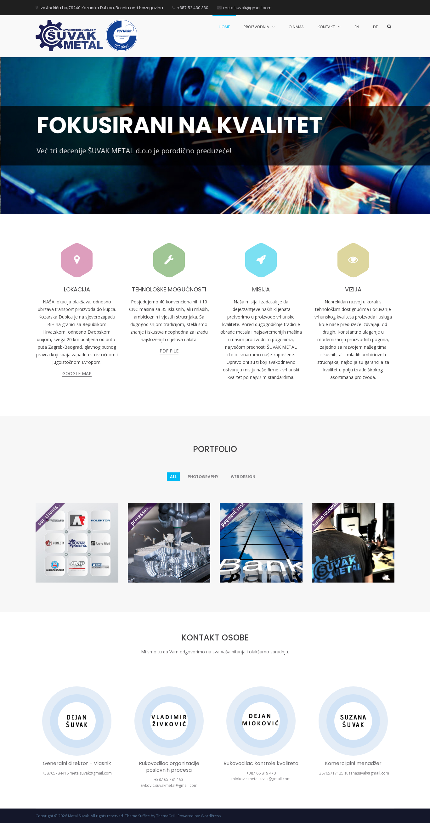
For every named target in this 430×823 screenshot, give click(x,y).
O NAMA (296, 27)
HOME (224, 27)
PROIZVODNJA (256, 27)
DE (375, 27)
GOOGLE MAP (77, 373)
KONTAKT (326, 27)
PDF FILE (169, 351)
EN (356, 27)
